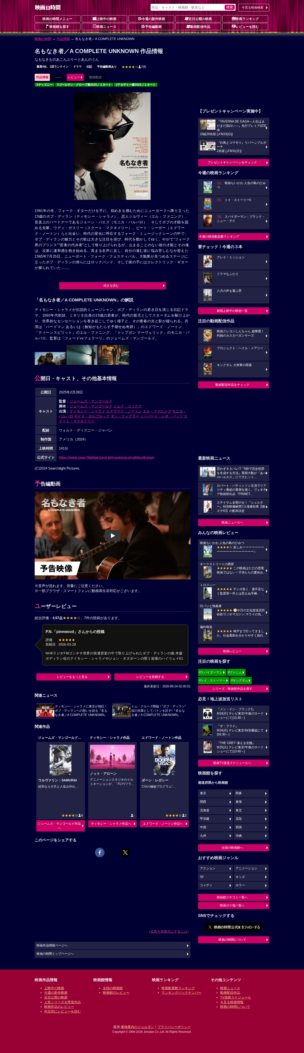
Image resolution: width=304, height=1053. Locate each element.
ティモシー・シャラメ (87, 411)
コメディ (206, 885)
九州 (203, 836)
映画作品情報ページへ (52, 945)
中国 (203, 827)
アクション (207, 868)
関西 (203, 801)
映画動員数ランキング (178, 988)
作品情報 (63, 39)
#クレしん (235, 672)
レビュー (74, 77)
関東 (239, 793)
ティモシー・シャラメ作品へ (111, 823)
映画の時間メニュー (57, 19)
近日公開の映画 (200, 19)
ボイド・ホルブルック (92, 416)
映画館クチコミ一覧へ (232, 897)
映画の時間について (232, 939)
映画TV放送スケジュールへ (232, 763)
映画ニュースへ (232, 522)
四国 (239, 827)
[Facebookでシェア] (99, 852)
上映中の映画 (106, 19)
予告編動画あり (107, 66)
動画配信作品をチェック (232, 385)
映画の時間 (43, 39)
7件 (134, 67)
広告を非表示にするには (169, 931)
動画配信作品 (200, 27)
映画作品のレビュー (59, 1007)
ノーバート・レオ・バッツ (161, 416)
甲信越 (204, 818)
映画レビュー (232, 651)
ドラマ (77, 66)
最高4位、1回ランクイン (52, 66)
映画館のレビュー (116, 992)
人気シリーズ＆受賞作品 (62, 1002)
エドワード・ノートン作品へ (163, 823)
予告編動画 (153, 27)
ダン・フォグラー (125, 416)
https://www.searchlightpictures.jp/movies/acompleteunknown (106, 457)
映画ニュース (106, 27)
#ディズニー (44, 84)
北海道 (204, 810)
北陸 (239, 818)
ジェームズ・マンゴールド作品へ (59, 826)
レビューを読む (247, 27)
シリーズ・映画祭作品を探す (232, 689)
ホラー (240, 885)
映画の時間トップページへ (55, 953)
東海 (239, 801)
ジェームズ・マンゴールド (91, 401)
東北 (239, 810)
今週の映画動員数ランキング (219, 236)
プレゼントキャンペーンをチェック (232, 162)
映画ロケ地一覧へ (232, 905)
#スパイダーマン (210, 672)
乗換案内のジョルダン (137, 1027)
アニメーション (246, 868)
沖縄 (239, 836)
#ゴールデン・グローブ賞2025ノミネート (84, 84)
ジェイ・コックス (127, 406)
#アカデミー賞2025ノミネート (136, 84)
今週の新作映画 (153, 19)
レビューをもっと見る (72, 677)
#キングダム (239, 680)
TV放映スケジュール (235, 997)
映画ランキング (247, 19)
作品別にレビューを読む (62, 1011)
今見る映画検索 (252, 7)
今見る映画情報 (231, 1002)
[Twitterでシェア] (125, 852)
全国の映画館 (113, 988)
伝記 (89, 66)
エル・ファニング (157, 411)
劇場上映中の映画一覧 (232, 311)
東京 (203, 793)
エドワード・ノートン (124, 411)
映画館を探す (59, 27)
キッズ (240, 877)
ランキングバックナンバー (181, 992)
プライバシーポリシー (174, 1027)
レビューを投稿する (150, 677)
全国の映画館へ (232, 847)
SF (202, 877)
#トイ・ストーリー (212, 680)
